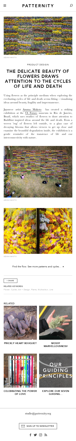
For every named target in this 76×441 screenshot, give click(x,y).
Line (51, 290)
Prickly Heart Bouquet (20, 343)
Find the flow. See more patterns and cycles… (37, 266)
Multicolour (43, 290)
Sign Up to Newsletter (40, 426)
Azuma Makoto (32, 109)
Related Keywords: (13, 286)
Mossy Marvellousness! (56, 345)
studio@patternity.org (38, 413)
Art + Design (24, 290)
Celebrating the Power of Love (20, 392)
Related (9, 303)
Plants (34, 290)
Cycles (14, 290)
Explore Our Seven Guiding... (55, 392)
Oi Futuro (31, 113)
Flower (7, 290)
